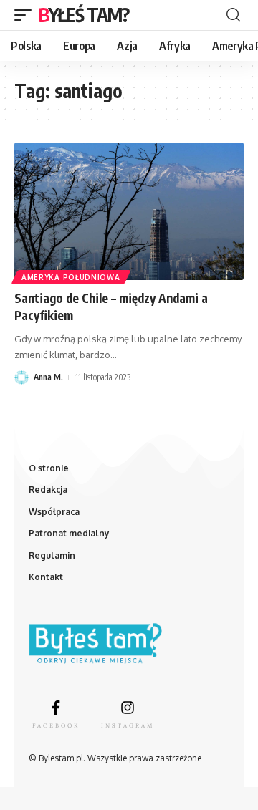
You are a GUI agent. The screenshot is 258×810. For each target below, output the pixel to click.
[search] (233, 15)
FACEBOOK (56, 725)
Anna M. (48, 377)
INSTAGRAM (127, 725)
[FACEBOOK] (56, 707)
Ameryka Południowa (71, 277)
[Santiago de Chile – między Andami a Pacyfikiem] (129, 211)
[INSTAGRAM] (127, 707)
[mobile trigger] (26, 15)
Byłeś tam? (84, 14)
